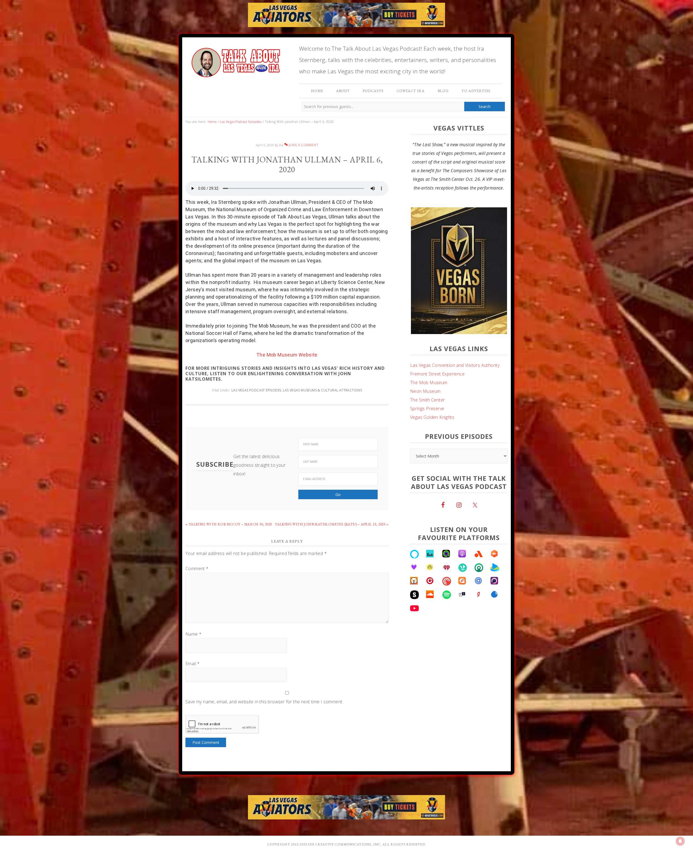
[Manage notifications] (680, 841)
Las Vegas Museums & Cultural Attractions (322, 390)
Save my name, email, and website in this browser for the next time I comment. (264, 702)
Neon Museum (425, 391)
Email (192, 663)
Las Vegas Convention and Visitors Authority (454, 365)
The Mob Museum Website (287, 355)
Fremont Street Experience (437, 374)
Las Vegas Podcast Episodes (256, 390)
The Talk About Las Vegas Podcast (235, 61)
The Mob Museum (428, 382)
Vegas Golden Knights (432, 417)
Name (193, 634)
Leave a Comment (302, 145)
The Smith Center (427, 400)
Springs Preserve (427, 408)
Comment (197, 568)
